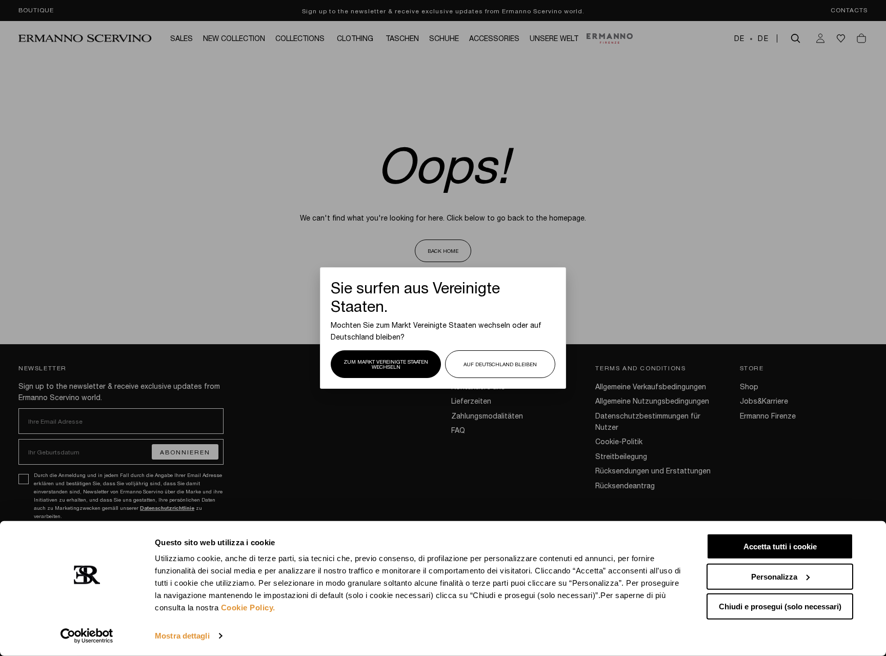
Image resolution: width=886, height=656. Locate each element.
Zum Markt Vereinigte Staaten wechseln (386, 364)
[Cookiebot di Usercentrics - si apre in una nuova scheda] (87, 636)
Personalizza (774, 576)
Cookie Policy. (248, 607)
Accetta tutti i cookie (780, 546)
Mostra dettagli (182, 635)
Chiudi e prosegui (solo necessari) (780, 606)
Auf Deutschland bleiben (500, 364)
